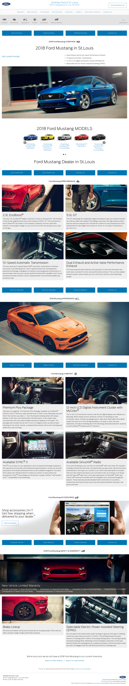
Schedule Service (16, 542)
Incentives (69, 12)
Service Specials (80, 542)
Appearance (25, 22)
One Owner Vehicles (92, 12)
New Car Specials (17, 290)
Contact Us (107, 12)
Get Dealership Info (118, 5)
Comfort (34, 22)
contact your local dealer (82, 669)
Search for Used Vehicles (75, 660)
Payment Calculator (80, 365)
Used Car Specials (49, 290)
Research (20, 12)
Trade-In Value (48, 365)
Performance (14, 22)
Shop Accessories (10, 523)
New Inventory (17, 33)
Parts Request (48, 542)
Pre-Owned (44, 12)
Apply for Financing (17, 365)
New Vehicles (32, 12)
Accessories (44, 22)
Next (104, 142)
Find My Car (80, 173)
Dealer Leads (122, 679)
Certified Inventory (80, 33)
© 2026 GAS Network (108, 681)
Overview (4, 22)
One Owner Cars (48, 173)
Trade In (79, 12)
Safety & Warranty (56, 22)
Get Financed (57, 12)
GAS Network (82, 683)
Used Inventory (48, 33)
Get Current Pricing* (11, 56)
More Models (123, 22)
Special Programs (80, 290)
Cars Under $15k (17, 173)
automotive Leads (98, 683)
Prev (24, 142)
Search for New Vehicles (54, 660)
